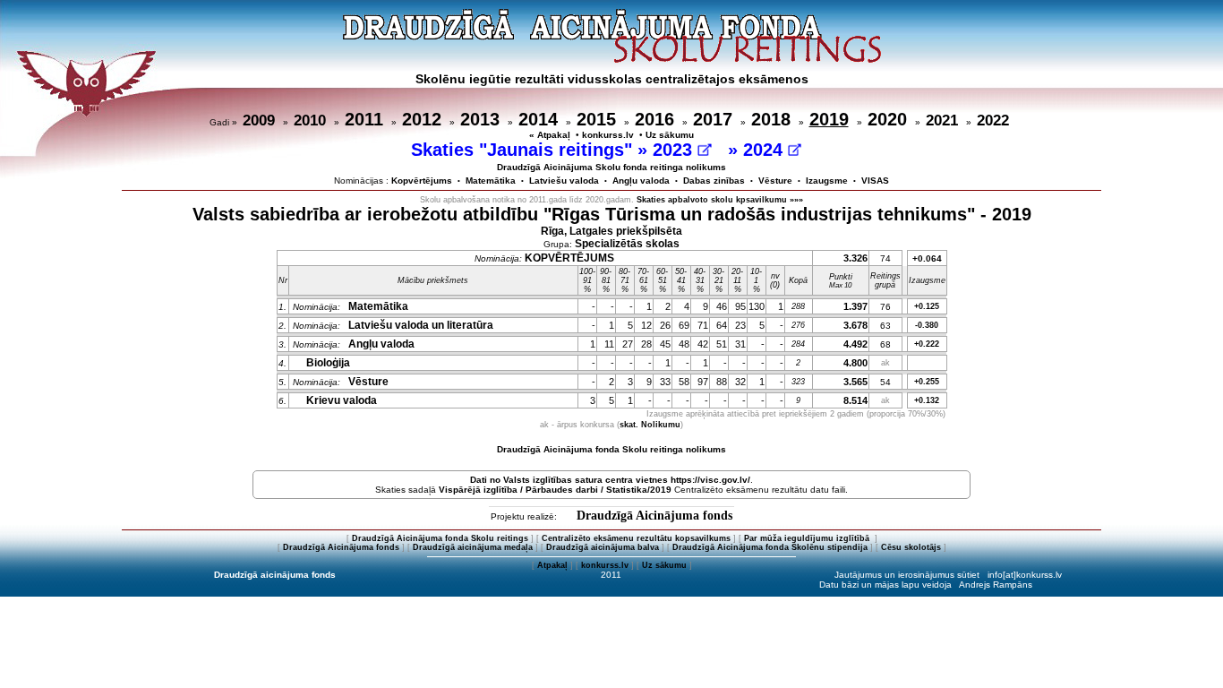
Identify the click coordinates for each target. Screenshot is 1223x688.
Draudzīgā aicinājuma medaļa (473, 547)
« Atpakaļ (549, 135)
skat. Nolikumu (650, 424)
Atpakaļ (552, 565)
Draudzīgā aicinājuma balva (602, 547)
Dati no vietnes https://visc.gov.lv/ (610, 480)
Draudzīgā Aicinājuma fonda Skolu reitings (440, 538)
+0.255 (926, 381)
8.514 (855, 400)
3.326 (855, 258)
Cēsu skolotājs (911, 547)
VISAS (875, 180)
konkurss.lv (608, 135)
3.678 (855, 325)
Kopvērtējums (421, 180)
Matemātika (491, 180)
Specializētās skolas (627, 243)
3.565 (855, 381)
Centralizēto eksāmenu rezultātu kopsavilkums (636, 538)
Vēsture (775, 180)
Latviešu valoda (564, 180)
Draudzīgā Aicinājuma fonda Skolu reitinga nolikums (611, 449)
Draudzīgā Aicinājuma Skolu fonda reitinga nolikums (611, 167)
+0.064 (927, 258)
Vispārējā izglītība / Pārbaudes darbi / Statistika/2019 (555, 489)
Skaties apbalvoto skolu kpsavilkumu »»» (720, 199)
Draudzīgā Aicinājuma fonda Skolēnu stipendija (770, 547)
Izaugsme (827, 180)
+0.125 (926, 306)
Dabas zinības (714, 180)
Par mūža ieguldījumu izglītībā (808, 538)
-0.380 (926, 325)
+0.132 (926, 400)
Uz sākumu (670, 135)
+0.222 (926, 344)
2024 (765, 149)
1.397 (855, 306)
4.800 (855, 362)
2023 (675, 149)
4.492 (855, 344)
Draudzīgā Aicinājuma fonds (654, 515)
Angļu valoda (641, 180)
